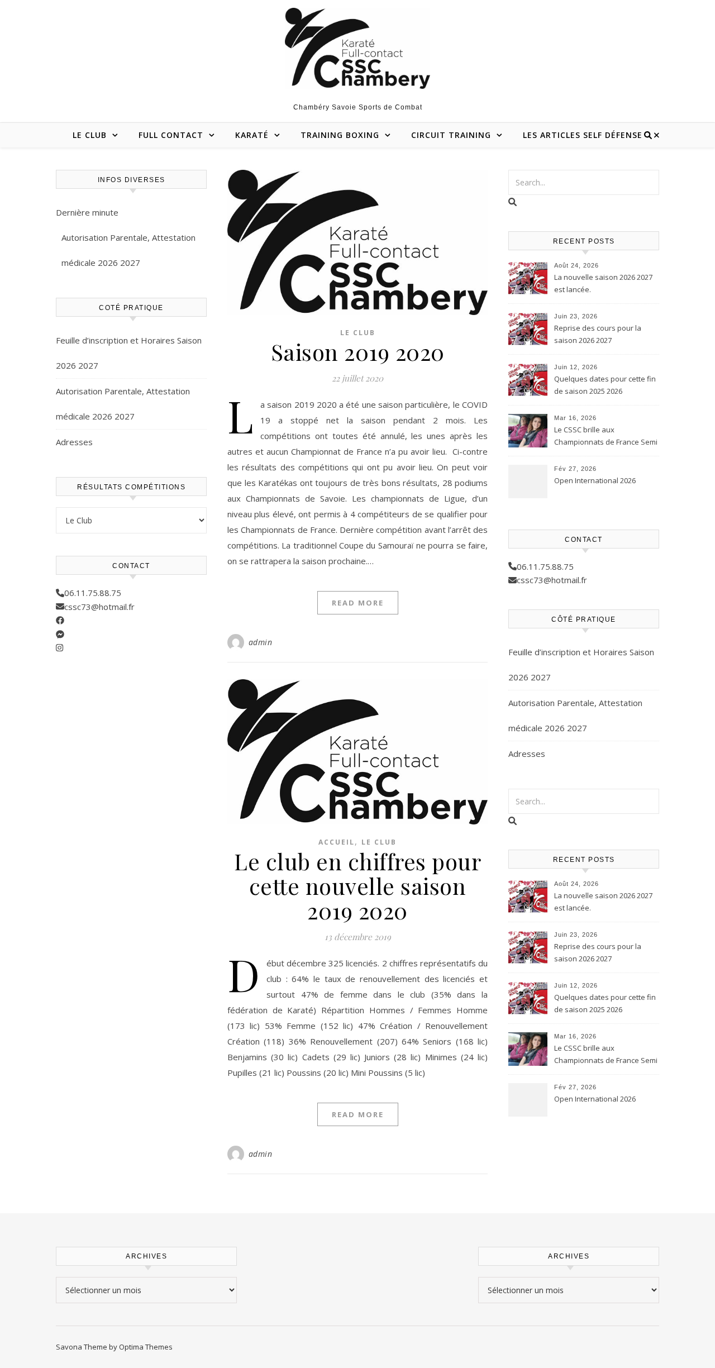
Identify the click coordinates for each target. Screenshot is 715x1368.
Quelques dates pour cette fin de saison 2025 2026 (605, 385)
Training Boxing (340, 135)
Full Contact (171, 135)
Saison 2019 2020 (358, 351)
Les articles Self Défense (582, 135)
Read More (358, 603)
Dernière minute (87, 212)
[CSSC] (357, 48)
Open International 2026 (595, 480)
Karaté (252, 135)
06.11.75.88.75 (92, 592)
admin (261, 642)
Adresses (74, 441)
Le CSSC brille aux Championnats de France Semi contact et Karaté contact (605, 437)
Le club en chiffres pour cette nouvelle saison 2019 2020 (357, 885)
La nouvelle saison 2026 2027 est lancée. (603, 283)
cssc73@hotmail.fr (99, 606)
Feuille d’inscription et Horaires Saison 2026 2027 (129, 353)
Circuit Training (451, 135)
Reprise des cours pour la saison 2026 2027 (597, 334)
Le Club (90, 135)
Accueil (336, 842)
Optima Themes (146, 1347)
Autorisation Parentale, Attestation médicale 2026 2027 (128, 250)
